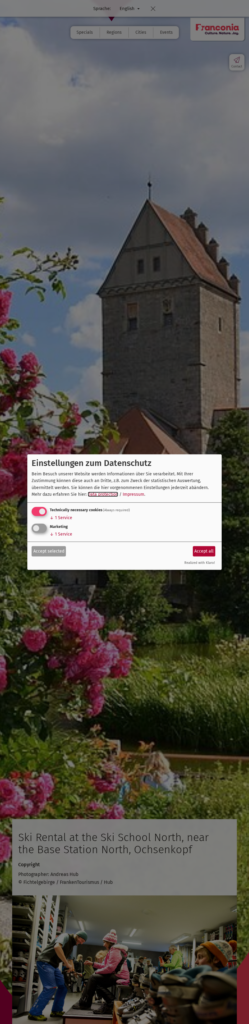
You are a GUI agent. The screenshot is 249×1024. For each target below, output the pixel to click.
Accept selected (48, 551)
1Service (61, 517)
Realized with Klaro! (199, 563)
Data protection (103, 494)
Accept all (203, 551)
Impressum (133, 494)
